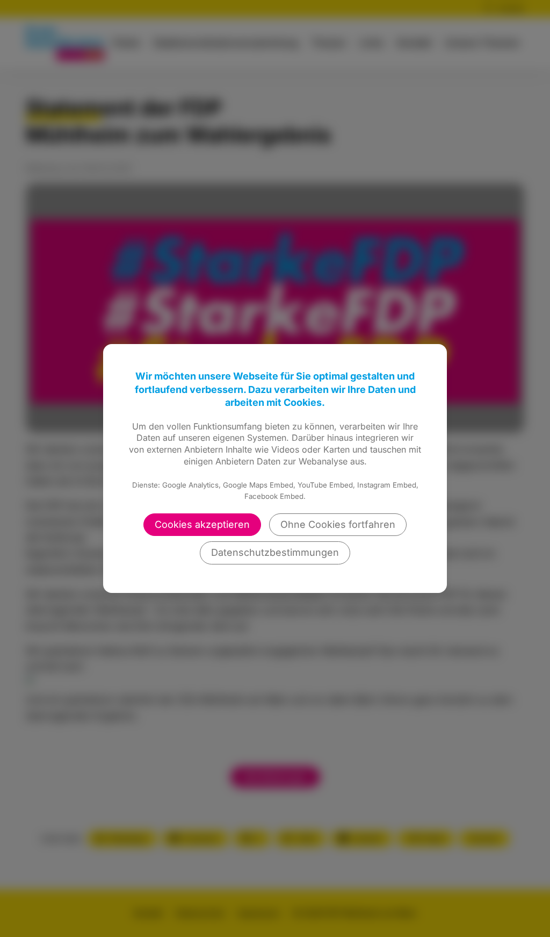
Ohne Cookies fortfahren (337, 524)
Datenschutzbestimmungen (275, 552)
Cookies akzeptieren (202, 524)
